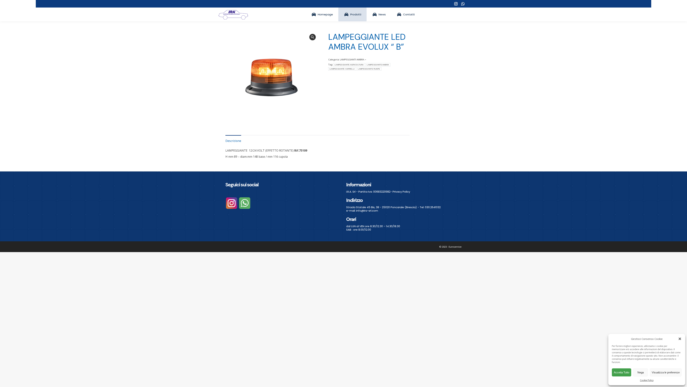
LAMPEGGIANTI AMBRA (352, 59)
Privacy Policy (401, 192)
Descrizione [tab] (233, 141)
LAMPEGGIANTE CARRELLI (342, 69)
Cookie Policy (647, 380)
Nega (640, 372)
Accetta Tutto (621, 372)
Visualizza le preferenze (666, 372)
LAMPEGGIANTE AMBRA (378, 65)
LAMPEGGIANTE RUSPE (369, 69)
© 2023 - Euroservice (450, 246)
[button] (680, 339)
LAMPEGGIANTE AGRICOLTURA (349, 65)
